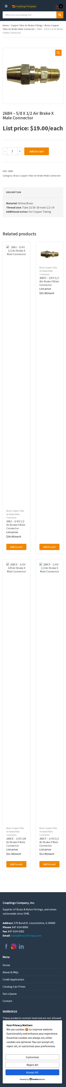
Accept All (32, 1072)
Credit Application (13, 979)
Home (6, 25)
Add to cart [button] (16, 546)
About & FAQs (10, 972)
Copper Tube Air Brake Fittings (27, 25)
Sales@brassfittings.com (26, 935)
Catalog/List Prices (14, 986)
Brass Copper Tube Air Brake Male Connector (37, 175)
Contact (7, 1001)
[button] (58, 53)
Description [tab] (13, 192)
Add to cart (37, 151)
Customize (32, 1057)
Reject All (32, 1065)
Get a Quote (10, 993)
